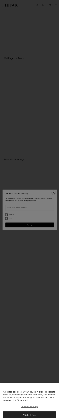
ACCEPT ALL (29, 414)
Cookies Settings (29, 406)
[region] (29, 401)
